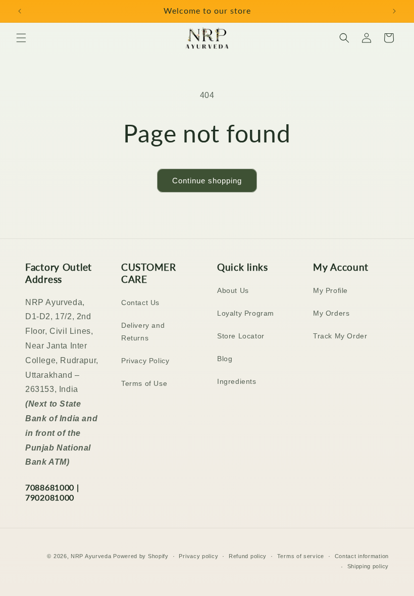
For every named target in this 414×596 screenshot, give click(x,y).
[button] (21, 38)
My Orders (331, 313)
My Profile (330, 290)
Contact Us (140, 303)
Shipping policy (368, 566)
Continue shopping (207, 180)
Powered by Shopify (141, 556)
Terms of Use (144, 383)
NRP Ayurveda (91, 556)
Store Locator (241, 336)
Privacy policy (198, 556)
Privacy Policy (145, 361)
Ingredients (236, 381)
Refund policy (248, 556)
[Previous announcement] (20, 11)
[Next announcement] (394, 11)
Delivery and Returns (143, 331)
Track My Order (340, 336)
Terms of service (300, 556)
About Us (233, 290)
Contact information (362, 556)
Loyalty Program (245, 313)
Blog (224, 359)
